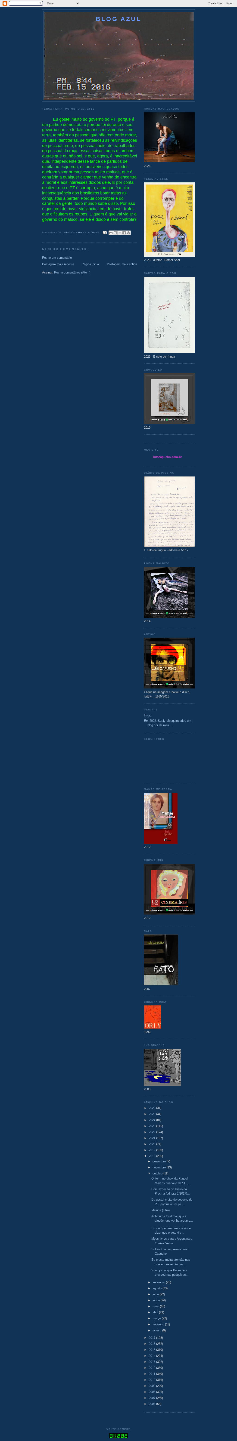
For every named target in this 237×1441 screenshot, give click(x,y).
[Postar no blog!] (115, 232)
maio (156, 1306)
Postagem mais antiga (122, 264)
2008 (152, 1392)
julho (156, 1294)
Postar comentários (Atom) (72, 272)
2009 (152, 1386)
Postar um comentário (57, 257)
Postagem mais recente (58, 264)
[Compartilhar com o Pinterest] (128, 232)
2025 (152, 1114)
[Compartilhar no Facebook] (124, 232)
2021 (152, 1138)
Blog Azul (119, 18)
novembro (160, 1167)
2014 (152, 1356)
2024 (152, 1120)
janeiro (157, 1330)
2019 (152, 1150)
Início (147, 715)
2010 (152, 1380)
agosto (157, 1288)
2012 (152, 1368)
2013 (152, 1362)
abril (156, 1312)
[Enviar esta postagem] (105, 232)
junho (157, 1300)
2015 (152, 1350)
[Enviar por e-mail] (111, 232)
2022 (152, 1132)
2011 (152, 1374)
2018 (152, 1156)
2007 (152, 1398)
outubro (158, 1173)
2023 (152, 1126)
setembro (159, 1282)
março (157, 1318)
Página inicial (91, 264)
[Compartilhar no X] (119, 232)
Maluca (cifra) (160, 1210)
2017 (152, 1338)
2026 (152, 1108)
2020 (152, 1144)
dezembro (160, 1161)
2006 (152, 1404)
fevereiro (159, 1324)
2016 (152, 1344)
